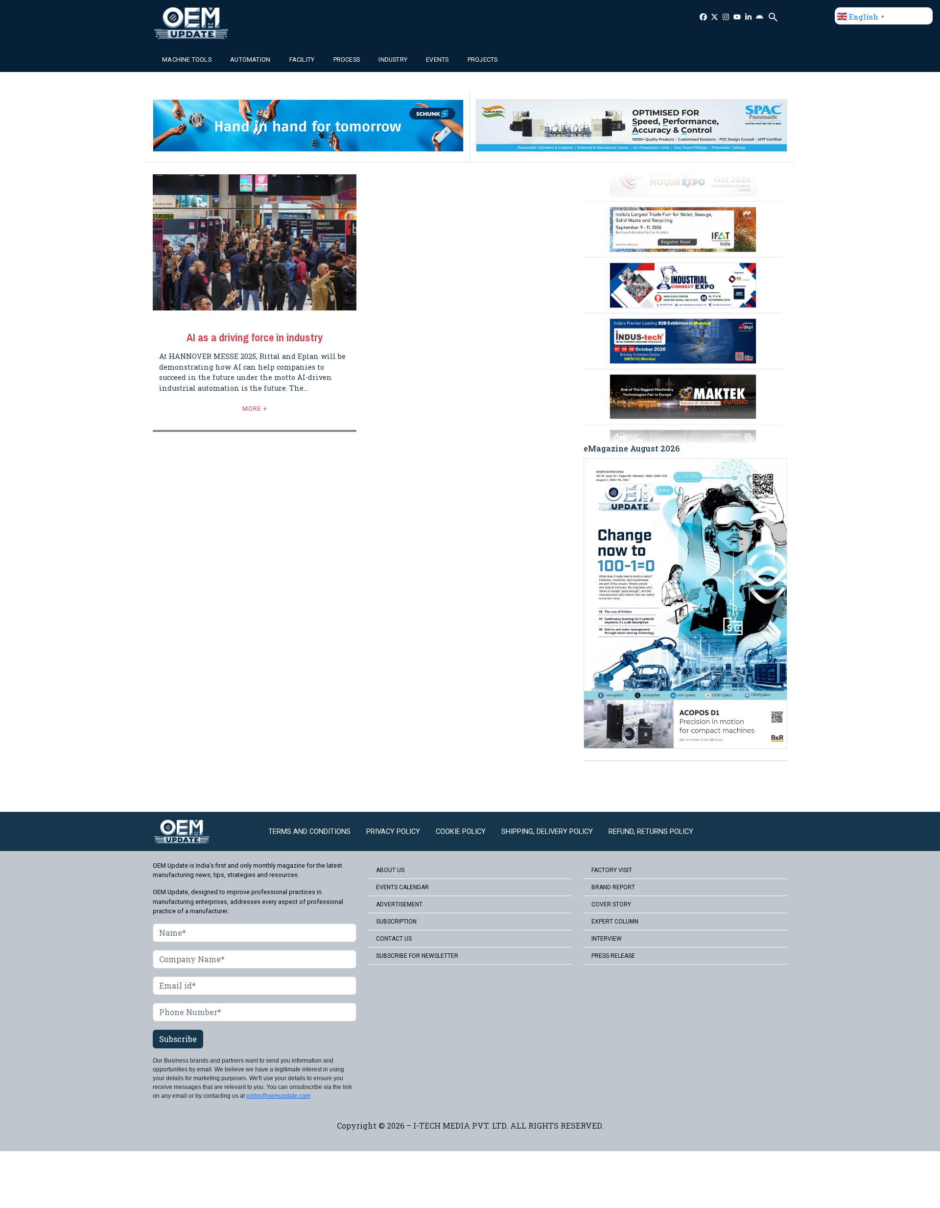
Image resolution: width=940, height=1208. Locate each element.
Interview (606, 938)
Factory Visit (611, 870)
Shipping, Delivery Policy (547, 832)
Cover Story (611, 904)
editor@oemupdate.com (278, 1095)
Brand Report (613, 887)
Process (346, 59)
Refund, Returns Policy (651, 832)
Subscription (396, 921)
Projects (483, 59)
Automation (250, 59)
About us (390, 870)
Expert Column (614, 921)
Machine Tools (187, 59)
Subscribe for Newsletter (417, 955)
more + (254, 408)
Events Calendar (402, 887)
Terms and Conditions (309, 832)
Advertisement (399, 904)
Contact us (394, 938)
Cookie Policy (461, 832)
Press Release (613, 955)
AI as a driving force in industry (255, 338)
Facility (302, 59)
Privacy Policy (393, 832)
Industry (392, 59)
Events (437, 59)
